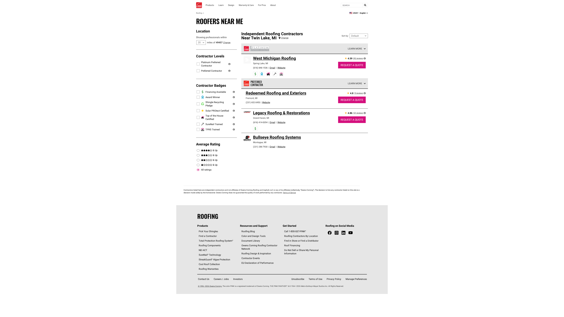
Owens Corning (199, 5)
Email (272, 67)
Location (203, 31)
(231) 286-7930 (260, 146)
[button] (229, 64)
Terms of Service (289, 193)
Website (281, 67)
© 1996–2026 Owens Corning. (210, 286)
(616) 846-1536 (260, 67)
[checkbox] (198, 169)
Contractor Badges (211, 85)
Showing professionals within (211, 37)
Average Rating (208, 144)
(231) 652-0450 (253, 102)
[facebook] (329, 232)
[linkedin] (343, 232)
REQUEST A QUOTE (352, 65)
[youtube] (350, 233)
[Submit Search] (365, 5)
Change (226, 42)
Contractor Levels (210, 56)
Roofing (199, 13)
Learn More (355, 48)
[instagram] (336, 232)
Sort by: (345, 35)
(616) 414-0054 (260, 122)
